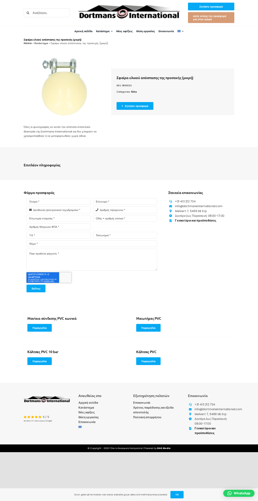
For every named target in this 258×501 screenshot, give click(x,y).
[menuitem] (180, 31)
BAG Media (163, 448)
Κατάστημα (41, 43)
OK (177, 494)
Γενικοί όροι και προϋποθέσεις (195, 221)
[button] (238, 493)
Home (28, 43)
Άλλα (134, 91)
